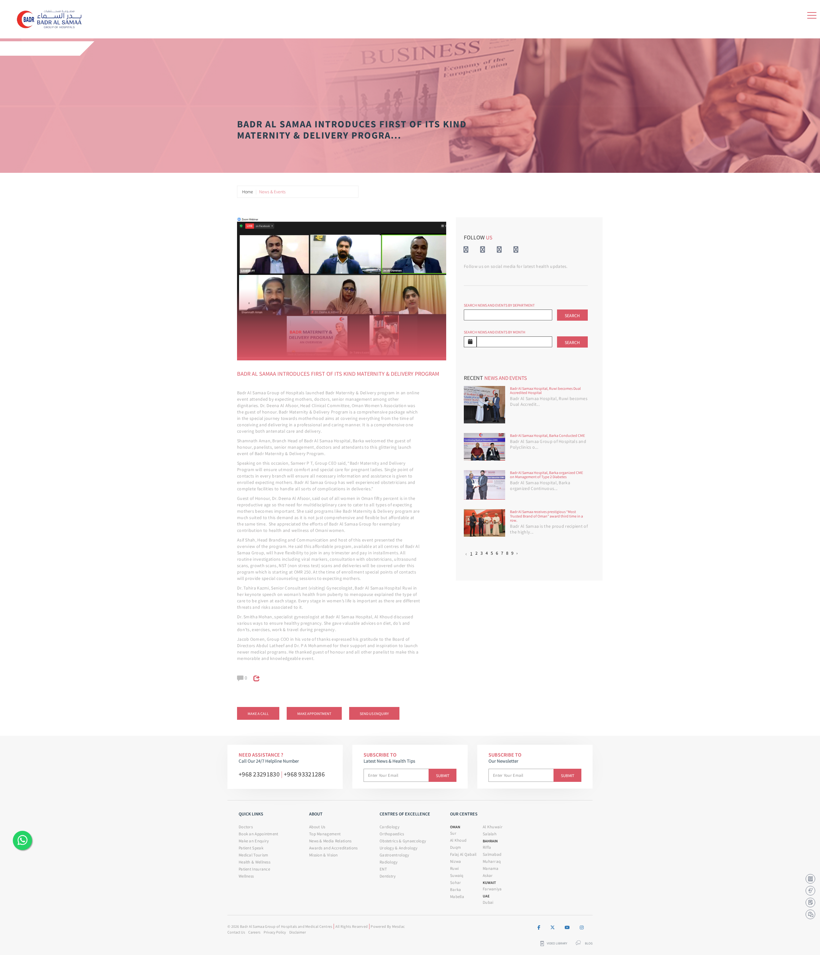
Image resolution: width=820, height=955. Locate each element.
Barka (455, 889)
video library (557, 943)
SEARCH (572, 315)
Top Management (324, 834)
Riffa (487, 847)
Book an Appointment (258, 834)
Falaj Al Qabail (463, 854)
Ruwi (454, 868)
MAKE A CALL (258, 713)
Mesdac (398, 926)
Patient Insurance (254, 869)
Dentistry (388, 876)
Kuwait (489, 882)
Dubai (488, 902)
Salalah (489, 834)
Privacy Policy (275, 932)
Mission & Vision (323, 855)
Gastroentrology (394, 855)
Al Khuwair (493, 827)
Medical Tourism (253, 855)
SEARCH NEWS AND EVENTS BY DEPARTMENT (499, 305)
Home (247, 192)
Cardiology (389, 827)
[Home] (51, 18)
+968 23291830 (259, 774)
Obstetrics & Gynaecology (403, 841)
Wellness (246, 876)
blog (589, 943)
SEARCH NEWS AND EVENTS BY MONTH (494, 332)
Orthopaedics (392, 834)
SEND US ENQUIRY (374, 713)
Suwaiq (456, 875)
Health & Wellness (254, 862)
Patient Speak (251, 848)
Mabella (457, 896)
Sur (453, 833)
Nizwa (455, 861)
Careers (254, 932)
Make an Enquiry (254, 841)
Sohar (455, 882)
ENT (383, 869)
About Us (317, 827)
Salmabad (492, 854)
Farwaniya (492, 889)
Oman (455, 826)
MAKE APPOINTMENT (314, 713)
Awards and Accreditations (333, 848)
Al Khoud (458, 840)
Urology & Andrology (399, 848)
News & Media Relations (330, 841)
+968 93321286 (304, 774)
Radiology (389, 862)
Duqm (455, 847)
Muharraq (492, 861)
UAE (486, 896)
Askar (488, 875)
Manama (491, 868)
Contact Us (236, 932)
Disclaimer (297, 932)
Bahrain (490, 841)
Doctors (246, 827)
